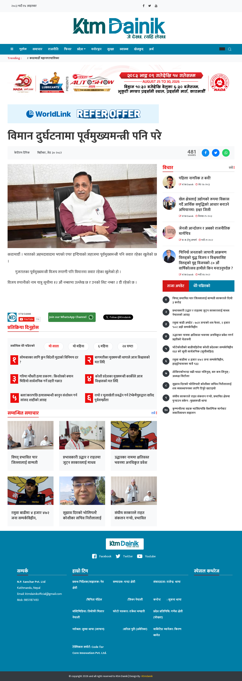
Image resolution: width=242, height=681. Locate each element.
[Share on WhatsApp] (226, 153)
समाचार (37, 49)
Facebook (105, 556)
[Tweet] (216, 153)
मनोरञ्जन (96, 49)
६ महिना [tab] (103, 346)
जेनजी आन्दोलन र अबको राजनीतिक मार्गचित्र (204, 231)
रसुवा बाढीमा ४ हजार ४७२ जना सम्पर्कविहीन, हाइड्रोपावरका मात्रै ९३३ (30, 518)
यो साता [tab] (54, 346)
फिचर (67, 49)
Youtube (150, 556)
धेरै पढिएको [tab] (201, 286)
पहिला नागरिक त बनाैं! (195, 178)
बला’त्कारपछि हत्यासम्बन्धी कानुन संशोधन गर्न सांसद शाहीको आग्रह (48, 398)
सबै (153, 413)
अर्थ (151, 49)
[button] (222, 48)
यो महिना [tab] (78, 346)
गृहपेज (23, 49)
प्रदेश (80, 49)
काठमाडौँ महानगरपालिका (44, 58)
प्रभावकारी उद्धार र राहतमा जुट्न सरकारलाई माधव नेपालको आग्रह (82, 462)
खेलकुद (138, 49)
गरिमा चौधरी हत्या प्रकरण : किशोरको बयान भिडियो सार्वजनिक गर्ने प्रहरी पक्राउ (46, 379)
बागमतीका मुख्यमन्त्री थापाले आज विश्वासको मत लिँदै (122, 360)
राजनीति (53, 49)
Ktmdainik (147, 676)
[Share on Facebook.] (205, 153)
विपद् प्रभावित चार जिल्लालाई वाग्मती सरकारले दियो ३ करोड (27, 462)
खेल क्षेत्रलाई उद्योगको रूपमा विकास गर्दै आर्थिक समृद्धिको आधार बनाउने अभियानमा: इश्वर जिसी (204, 204)
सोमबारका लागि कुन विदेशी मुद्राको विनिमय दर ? (49, 360)
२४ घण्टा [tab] (127, 346)
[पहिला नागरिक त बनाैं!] (171, 182)
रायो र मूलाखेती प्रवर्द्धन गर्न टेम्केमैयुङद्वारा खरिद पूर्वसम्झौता (124, 398)
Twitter (127, 556)
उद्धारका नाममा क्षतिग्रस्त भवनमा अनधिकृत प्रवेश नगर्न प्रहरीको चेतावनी (132, 462)
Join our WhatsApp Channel (68, 317)
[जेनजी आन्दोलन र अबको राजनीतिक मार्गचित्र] (171, 232)
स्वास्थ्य (124, 49)
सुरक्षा (110, 49)
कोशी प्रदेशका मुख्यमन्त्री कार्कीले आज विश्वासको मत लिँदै (119, 379)
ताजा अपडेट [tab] (175, 286)
